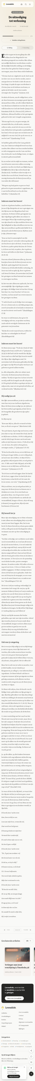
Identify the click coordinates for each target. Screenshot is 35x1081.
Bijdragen (21, 1028)
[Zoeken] (26, 4)
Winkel (3, 1026)
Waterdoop (15, 1040)
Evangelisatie (6, 1046)
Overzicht (17, 930)
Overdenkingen (5, 1016)
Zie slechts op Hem (17, 12)
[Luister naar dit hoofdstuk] (31, 1068)
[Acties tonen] (31, 1074)
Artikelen (4, 1013)
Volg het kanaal (13, 1076)
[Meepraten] (31, 1056)
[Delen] (31, 1050)
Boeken (3, 1019)
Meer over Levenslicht (14, 998)
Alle (27, 941)
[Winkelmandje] (21, 4)
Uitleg (10, 48)
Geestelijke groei (24, 1040)
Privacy (21, 1019)
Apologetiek (29, 1046)
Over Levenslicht (23, 1012)
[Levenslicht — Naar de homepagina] (8, 4)
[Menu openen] (30, 4)
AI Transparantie (24, 1025)
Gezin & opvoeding (26, 1043)
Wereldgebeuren (20, 1046)
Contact (21, 1015)
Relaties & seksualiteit (14, 1043)
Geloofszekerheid (7, 1040)
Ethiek (12, 1046)
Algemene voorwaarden (26, 1022)
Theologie (5, 1043)
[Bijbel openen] (31, 1062)
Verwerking (26, 48)
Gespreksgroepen (6, 1023)
